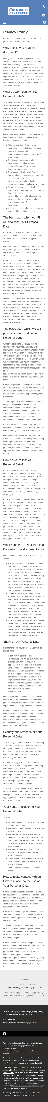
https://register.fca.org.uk (19, 1051)
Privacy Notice (28, 1095)
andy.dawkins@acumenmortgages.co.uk (21, 1023)
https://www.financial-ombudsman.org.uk (27, 1086)
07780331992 (10, 1019)
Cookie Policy (16, 1095)
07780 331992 (8, 1073)
